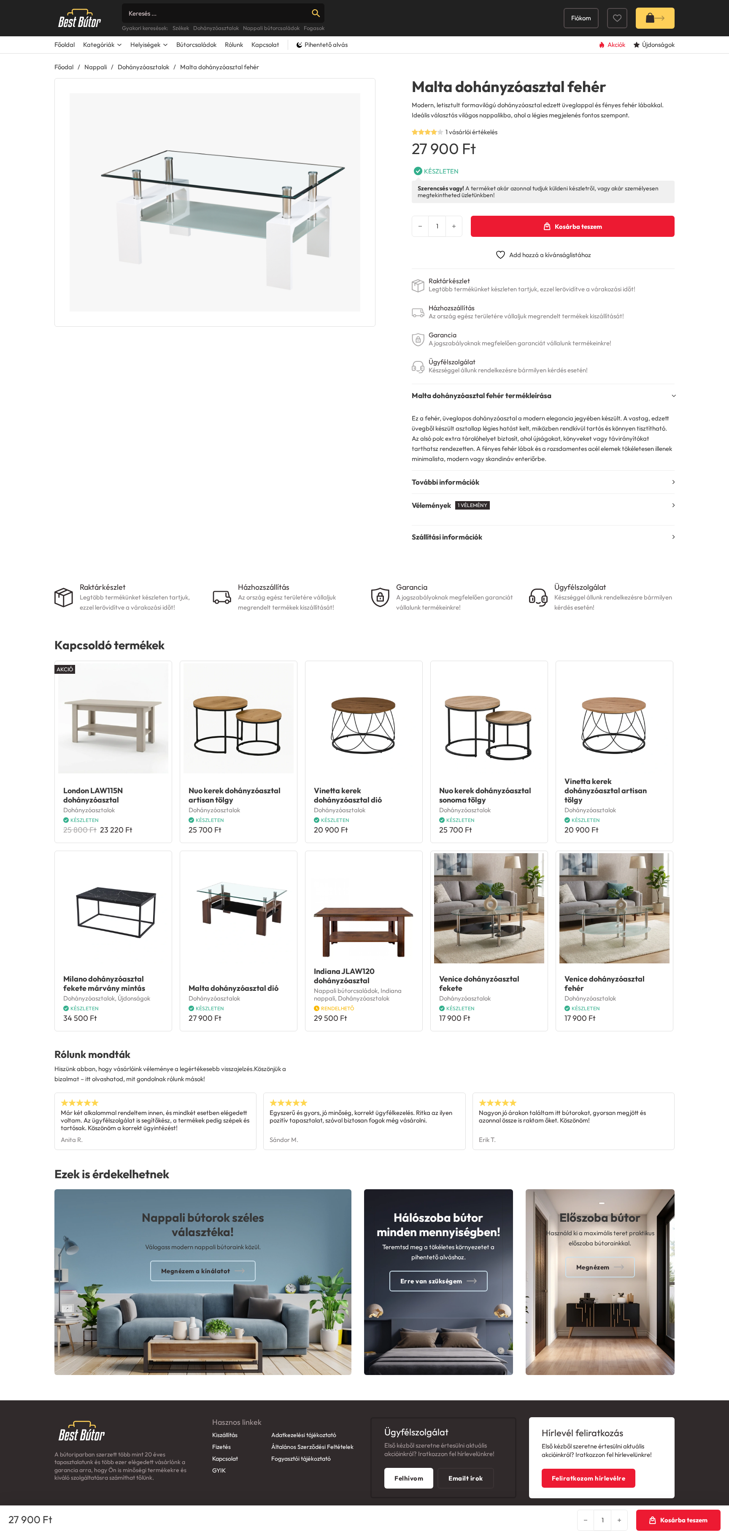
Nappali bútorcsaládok (346, 991)
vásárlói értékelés (471, 132)
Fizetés (221, 1447)
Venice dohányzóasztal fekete (479, 983)
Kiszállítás (225, 1435)
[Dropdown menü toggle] (119, 44)
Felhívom (408, 1478)
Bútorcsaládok (196, 45)
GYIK (219, 1470)
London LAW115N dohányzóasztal (93, 795)
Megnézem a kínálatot (195, 1271)
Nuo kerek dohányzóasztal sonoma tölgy (485, 795)
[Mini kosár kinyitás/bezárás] (655, 18)
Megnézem (593, 1267)
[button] (364, 90)
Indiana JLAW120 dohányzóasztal (344, 975)
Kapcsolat (265, 45)
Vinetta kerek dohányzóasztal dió (348, 795)
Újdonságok (134, 998)
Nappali (95, 67)
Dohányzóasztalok (143, 67)
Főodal (63, 67)
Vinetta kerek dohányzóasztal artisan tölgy (605, 790)
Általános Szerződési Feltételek (312, 1447)
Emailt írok (465, 1478)
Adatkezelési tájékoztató (303, 1435)
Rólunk (234, 45)
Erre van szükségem (431, 1281)
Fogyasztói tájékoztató (301, 1458)
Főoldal (64, 45)
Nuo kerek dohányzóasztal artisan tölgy (235, 795)
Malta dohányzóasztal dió (233, 988)
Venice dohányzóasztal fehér (604, 983)
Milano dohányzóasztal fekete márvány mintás (104, 983)
